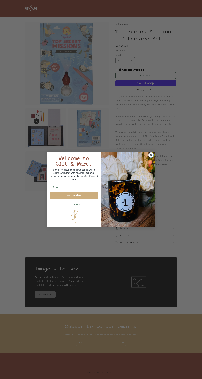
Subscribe (74, 195)
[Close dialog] (151, 155)
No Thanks (74, 204)
